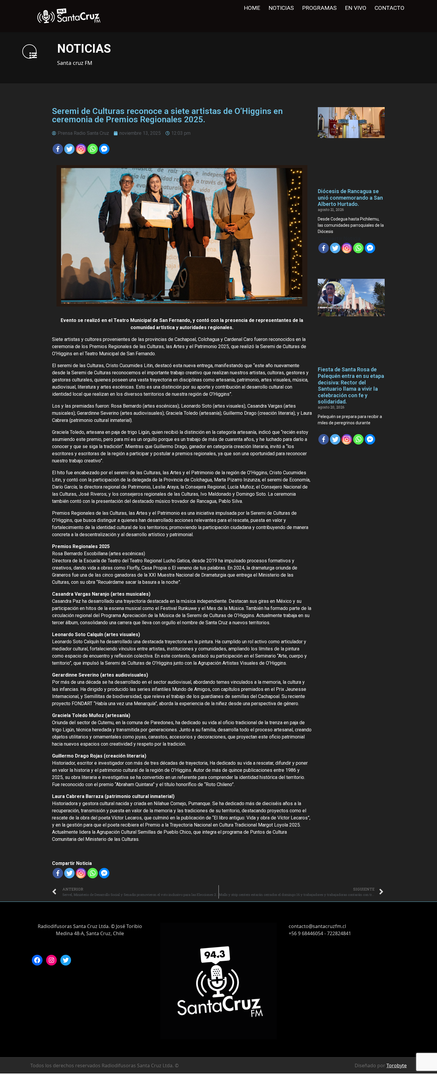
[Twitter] (69, 149)
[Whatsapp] (92, 149)
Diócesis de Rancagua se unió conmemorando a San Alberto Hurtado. (350, 197)
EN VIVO (355, 7)
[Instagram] (51, 960)
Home (252, 7)
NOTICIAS (281, 7)
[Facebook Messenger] (104, 149)
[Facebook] (58, 149)
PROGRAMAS (319, 7)
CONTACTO (389, 7)
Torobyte (396, 1065)
